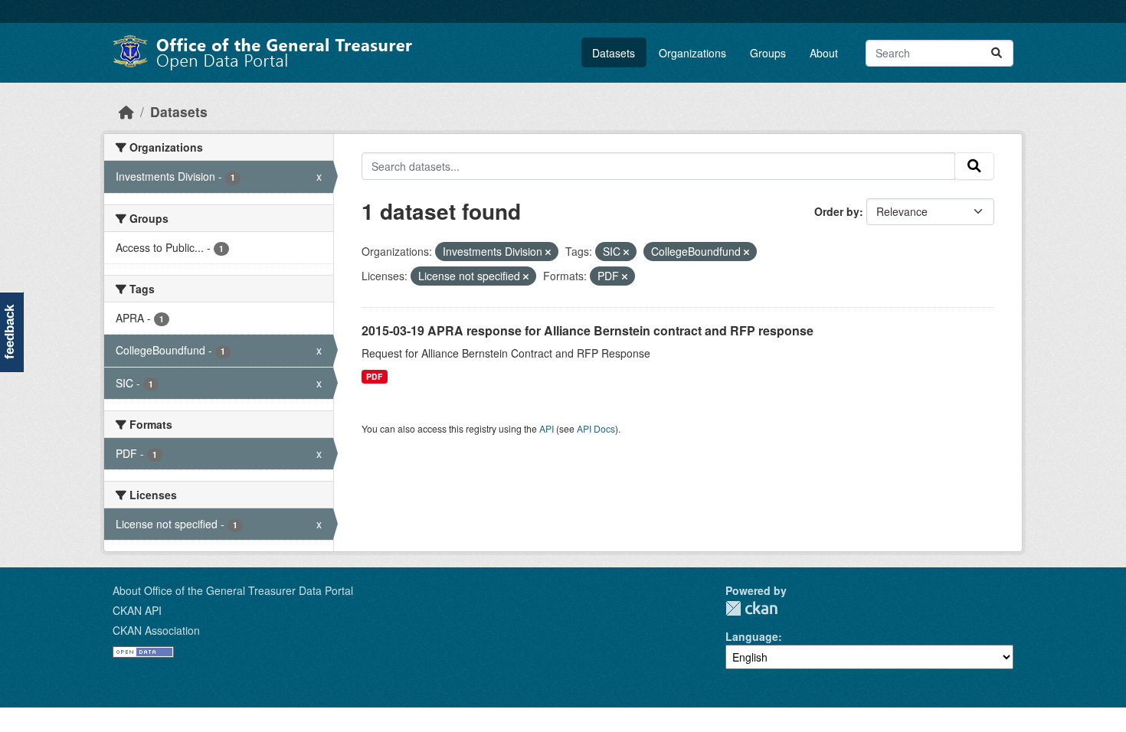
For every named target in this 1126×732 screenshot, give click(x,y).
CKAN (751, 608)
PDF (374, 376)
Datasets (613, 52)
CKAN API (137, 610)
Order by (836, 211)
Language (751, 636)
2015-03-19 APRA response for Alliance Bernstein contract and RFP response (587, 330)
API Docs (596, 428)
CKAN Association (156, 630)
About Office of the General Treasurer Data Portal (233, 590)
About (824, 52)
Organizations (692, 52)
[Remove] (548, 252)
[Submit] (996, 53)
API (546, 428)
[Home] (126, 111)
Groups (768, 52)
